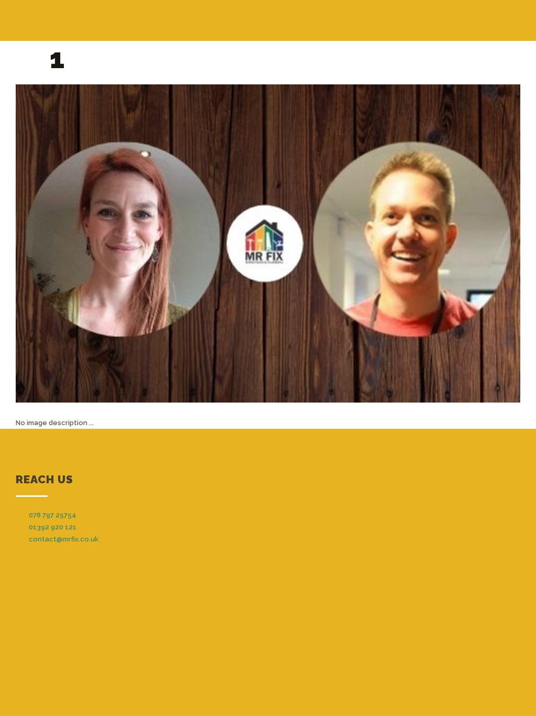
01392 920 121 (52, 527)
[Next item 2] (394, 243)
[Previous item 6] (142, 243)
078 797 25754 (52, 515)
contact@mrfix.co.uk (63, 539)
